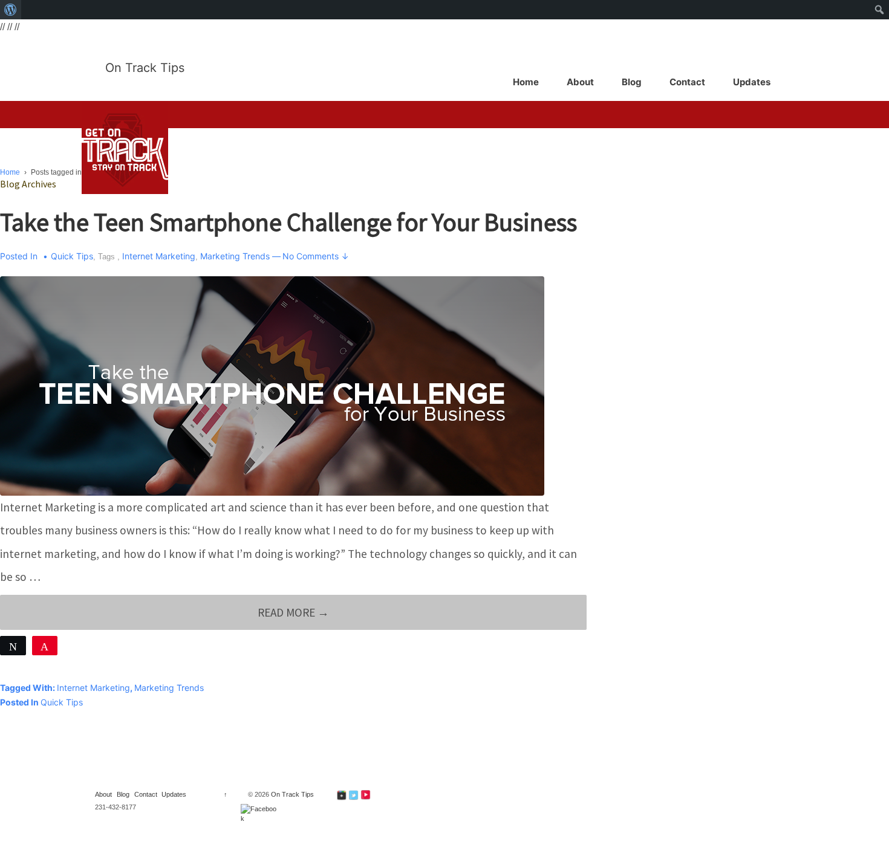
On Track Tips (144, 67)
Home (526, 82)
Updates (751, 82)
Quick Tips (72, 256)
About (580, 82)
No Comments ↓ (315, 256)
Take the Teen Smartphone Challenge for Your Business (288, 222)
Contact (687, 82)
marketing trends (235, 256)
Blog (632, 82)
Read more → (293, 617)
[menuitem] (10, 9)
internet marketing (158, 256)
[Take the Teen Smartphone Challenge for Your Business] (272, 385)
